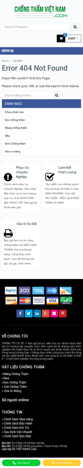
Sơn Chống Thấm (15, 387)
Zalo (34, 449)
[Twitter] (29, 313)
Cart (70, 37)
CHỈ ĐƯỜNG (63, 462)
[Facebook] (20, 313)
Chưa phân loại (14, 112)
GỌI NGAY (23, 462)
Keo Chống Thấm (14, 382)
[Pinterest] (63, 313)
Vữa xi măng (12, 151)
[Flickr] (54, 313)
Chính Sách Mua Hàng (18, 419)
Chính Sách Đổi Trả (16, 428)
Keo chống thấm (15, 119)
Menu (6, 51)
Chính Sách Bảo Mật (17, 436)
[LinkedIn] (37, 313)
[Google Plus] (46, 313)
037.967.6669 (21, 449)
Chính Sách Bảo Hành (18, 423)
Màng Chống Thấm (15, 374)
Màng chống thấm (16, 127)
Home (5, 60)
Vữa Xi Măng (12, 391)
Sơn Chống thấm (15, 143)
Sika (7, 135)
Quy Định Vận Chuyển (18, 432)
